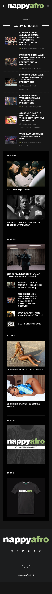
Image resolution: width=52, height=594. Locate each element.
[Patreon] (23, 551)
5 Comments (24, 146)
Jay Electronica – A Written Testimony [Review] (24, 223)
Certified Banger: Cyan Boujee (25, 370)
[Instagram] (17, 551)
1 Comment (36, 127)
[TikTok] (34, 551)
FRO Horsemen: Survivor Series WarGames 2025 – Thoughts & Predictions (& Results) (29, 38)
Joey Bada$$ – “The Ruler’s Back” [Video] (30, 314)
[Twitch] (40, 551)
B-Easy (24, 48)
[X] (12, 551)
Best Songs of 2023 (29, 324)
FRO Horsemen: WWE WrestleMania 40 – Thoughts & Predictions (31, 78)
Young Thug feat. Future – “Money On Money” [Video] (30, 285)
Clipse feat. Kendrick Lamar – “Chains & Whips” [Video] (24, 275)
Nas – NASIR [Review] (18, 190)
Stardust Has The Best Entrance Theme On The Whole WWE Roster (31, 117)
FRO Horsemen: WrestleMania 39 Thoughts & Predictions (29, 99)
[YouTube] (28, 551)
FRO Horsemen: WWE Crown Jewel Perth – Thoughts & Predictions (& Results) (32, 60)
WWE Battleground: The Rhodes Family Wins (31, 136)
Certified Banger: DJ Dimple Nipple (23, 405)
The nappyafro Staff (29, 86)
